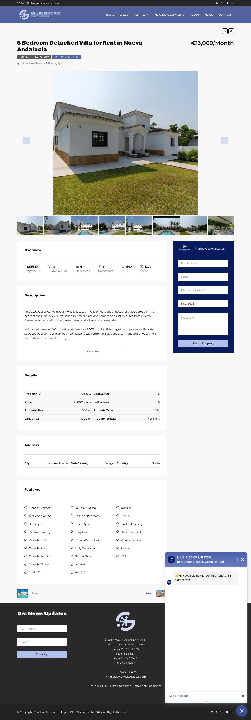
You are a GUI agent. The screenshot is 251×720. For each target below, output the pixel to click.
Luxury (125, 516)
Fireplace (81, 532)
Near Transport (131, 532)
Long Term (42, 56)
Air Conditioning (40, 516)
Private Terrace (131, 540)
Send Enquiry (203, 343)
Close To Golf (37, 540)
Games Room (84, 556)
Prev (35, 593)
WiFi (124, 556)
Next (149, 593)
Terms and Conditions (147, 685)
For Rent (25, 56)
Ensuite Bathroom (87, 516)
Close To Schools (40, 556)
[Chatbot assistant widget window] (206, 627)
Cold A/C (35, 572)
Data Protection (120, 685)
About (194, 14)
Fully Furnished (85, 548)
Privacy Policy (99, 685)
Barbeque (35, 524)
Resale (125, 548)
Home (110, 14)
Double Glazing (85, 508)
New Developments (169, 14)
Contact (224, 14)
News (209, 14)
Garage (80, 564)
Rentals (140, 14)
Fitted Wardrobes (87, 540)
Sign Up (42, 654)
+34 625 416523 (127, 672)
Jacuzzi (126, 508)
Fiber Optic (82, 524)
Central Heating (39, 532)
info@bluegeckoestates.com (127, 676)
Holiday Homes (39, 508)
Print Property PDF (66, 56)
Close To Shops (39, 564)
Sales (124, 14)
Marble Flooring (131, 524)
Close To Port (37, 548)
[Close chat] (241, 710)
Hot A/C (80, 572)
